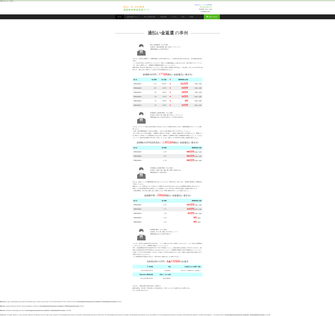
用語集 (191, 16)
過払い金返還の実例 (149, 16)
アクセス (174, 16)
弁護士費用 (163, 16)
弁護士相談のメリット (133, 16)
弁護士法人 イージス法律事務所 (203, 4)
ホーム (121, 16)
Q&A (183, 16)
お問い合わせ (212, 17)
